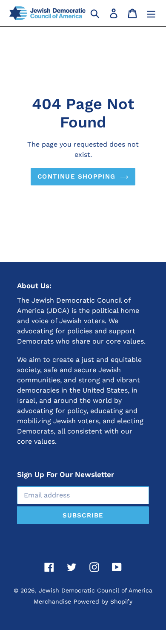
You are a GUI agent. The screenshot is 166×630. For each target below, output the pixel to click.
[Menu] (151, 13)
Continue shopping (76, 176)
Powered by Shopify (103, 601)
